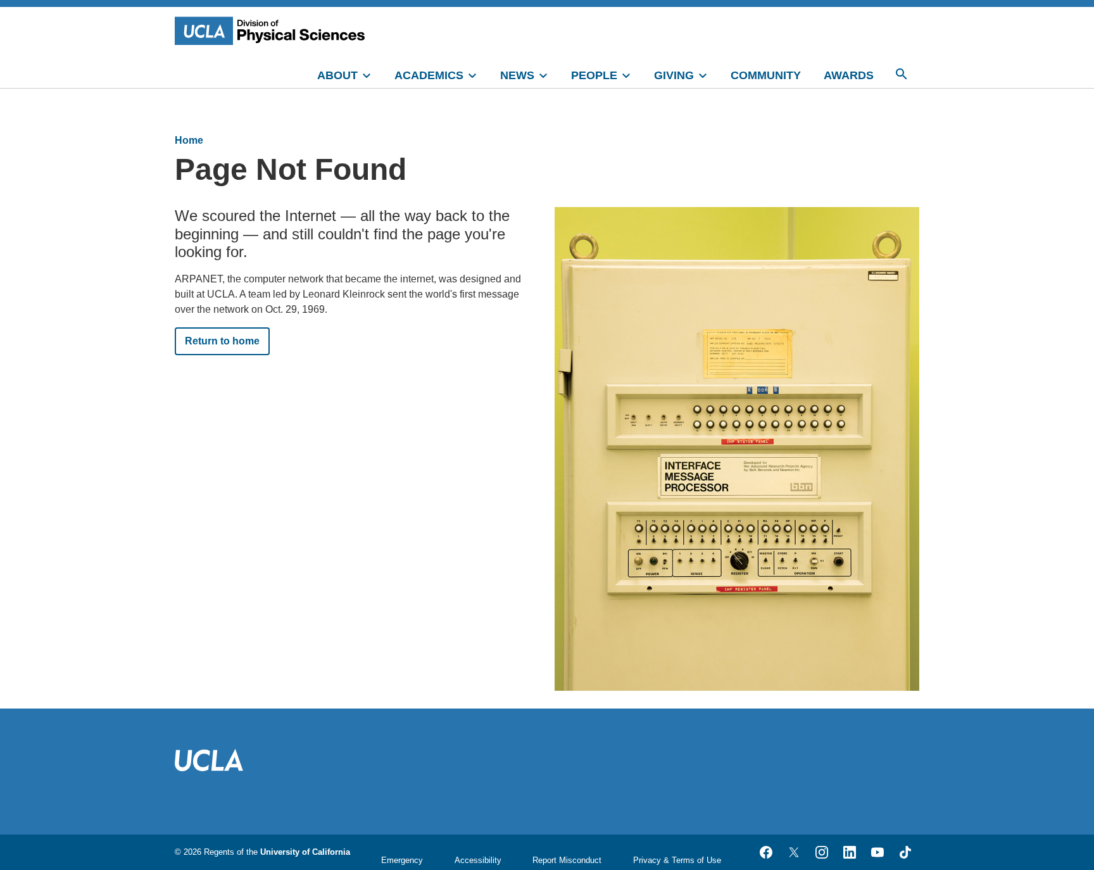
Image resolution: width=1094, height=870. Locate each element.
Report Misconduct (566, 860)
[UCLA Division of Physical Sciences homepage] (273, 30)
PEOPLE (594, 75)
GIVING (674, 75)
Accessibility (478, 860)
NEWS (517, 75)
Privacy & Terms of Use (677, 860)
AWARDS (849, 75)
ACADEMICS (428, 75)
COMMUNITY (766, 75)
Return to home (222, 341)
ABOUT (337, 75)
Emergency (402, 860)
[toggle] (372, 74)
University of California (305, 852)
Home (189, 140)
